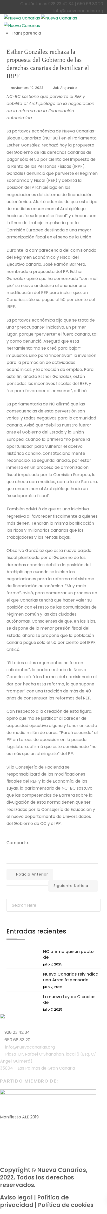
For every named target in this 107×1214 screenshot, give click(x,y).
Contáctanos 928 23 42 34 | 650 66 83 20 (61, 4)
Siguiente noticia (71, 885)
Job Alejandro (65, 87)
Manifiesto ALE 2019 (19, 1117)
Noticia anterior (32, 874)
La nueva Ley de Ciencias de (69, 999)
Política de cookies (65, 1205)
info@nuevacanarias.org (78, 11)
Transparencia (26, 33)
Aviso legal (16, 1197)
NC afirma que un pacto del (68, 954)
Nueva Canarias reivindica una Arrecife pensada (70, 977)
